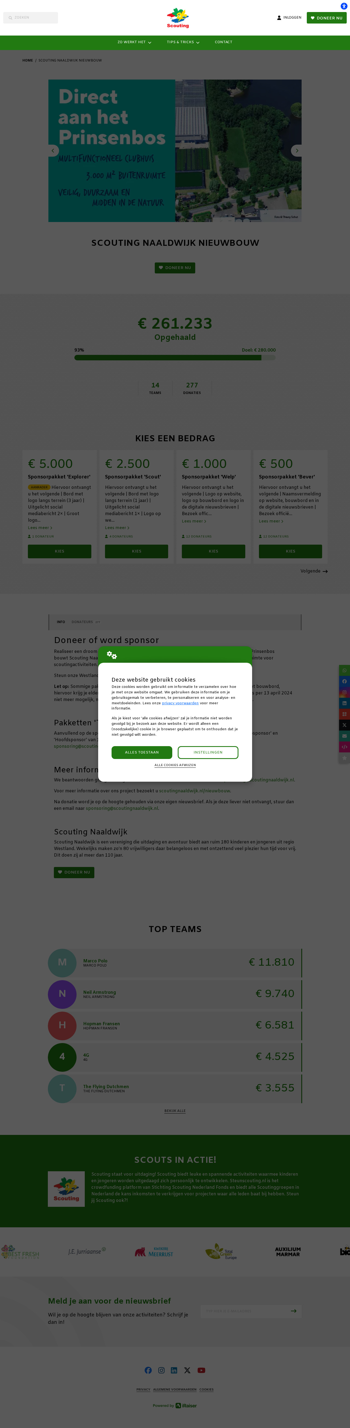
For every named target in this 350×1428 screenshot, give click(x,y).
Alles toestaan (142, 752)
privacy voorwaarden (180, 703)
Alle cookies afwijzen (175, 765)
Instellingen (208, 752)
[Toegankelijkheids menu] (344, 6)
